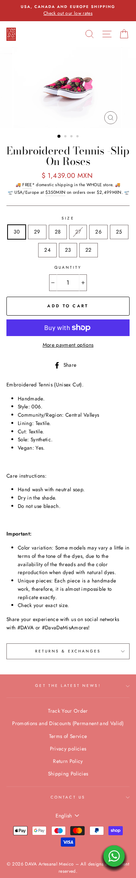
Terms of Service (68, 736)
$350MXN (55, 192)
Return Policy (68, 761)
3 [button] (72, 137)
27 (78, 231)
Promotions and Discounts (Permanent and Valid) (68, 723)
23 (68, 250)
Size (68, 218)
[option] (68, 10)
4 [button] (78, 137)
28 (58, 231)
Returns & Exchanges (68, 651)
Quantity (68, 267)
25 (119, 231)
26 (98, 231)
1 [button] (59, 137)
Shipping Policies (68, 773)
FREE (27, 185)
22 (88, 250)
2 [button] (66, 137)
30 (17, 231)
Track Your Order (68, 711)
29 (37, 231)
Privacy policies (68, 748)
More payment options (68, 345)
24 (47, 250)
